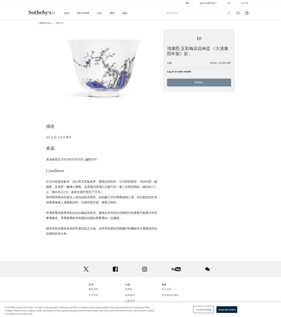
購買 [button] (67, 13)
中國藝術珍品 (44, 23)
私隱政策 (130, 295)
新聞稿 (129, 289)
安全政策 (167, 289)
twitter (86, 269)
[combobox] (198, 13)
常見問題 (93, 295)
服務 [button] (124, 13)
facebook (115, 269)
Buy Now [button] (83, 13)
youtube (176, 269)
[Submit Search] (228, 13)
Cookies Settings (203, 309)
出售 (99, 13)
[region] (140, 310)
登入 (188, 3)
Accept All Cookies (226, 309)
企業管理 (130, 301)
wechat (207, 269)
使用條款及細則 (170, 295)
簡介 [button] (229, 3)
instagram (144, 269)
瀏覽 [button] (112, 13)
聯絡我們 (93, 289)
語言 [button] (243, 3)
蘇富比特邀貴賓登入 (208, 3)
